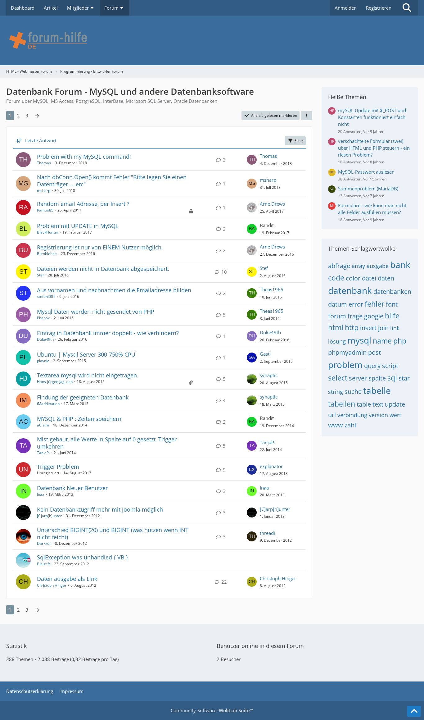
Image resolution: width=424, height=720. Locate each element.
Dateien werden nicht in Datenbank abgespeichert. (103, 268)
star (404, 378)
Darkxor (44, 543)
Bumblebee (47, 253)
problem (345, 365)
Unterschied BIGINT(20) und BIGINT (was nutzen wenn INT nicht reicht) (112, 533)
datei (369, 278)
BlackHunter (47, 232)
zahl (350, 425)
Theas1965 (271, 289)
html (335, 327)
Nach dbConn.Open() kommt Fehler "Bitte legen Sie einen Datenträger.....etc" (112, 180)
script (390, 366)
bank (400, 265)
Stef (40, 275)
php (399, 341)
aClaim (43, 425)
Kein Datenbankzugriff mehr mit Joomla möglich (100, 509)
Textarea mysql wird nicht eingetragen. (87, 375)
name (382, 341)
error (356, 304)
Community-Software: (212, 710)
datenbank (350, 290)
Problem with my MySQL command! (84, 156)
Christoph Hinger (51, 585)
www (335, 425)
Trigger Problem (58, 466)
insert (368, 328)
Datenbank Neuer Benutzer (72, 488)
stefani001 (46, 296)
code (336, 278)
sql (392, 378)
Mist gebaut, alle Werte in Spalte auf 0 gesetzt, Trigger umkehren (107, 442)
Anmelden (346, 8)
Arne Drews (272, 204)
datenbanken (392, 291)
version (378, 415)
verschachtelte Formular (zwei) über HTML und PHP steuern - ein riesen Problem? (374, 148)
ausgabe (378, 266)
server (358, 378)
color (353, 278)
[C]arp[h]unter (49, 515)
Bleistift (43, 564)
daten (386, 278)
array (358, 266)
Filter (299, 140)
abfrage (339, 266)
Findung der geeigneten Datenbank (83, 397)
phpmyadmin (347, 352)
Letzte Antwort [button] (40, 140)
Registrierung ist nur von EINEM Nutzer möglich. (100, 247)
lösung (337, 341)
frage (355, 316)
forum (337, 316)
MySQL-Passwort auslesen (366, 172)
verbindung (352, 415)
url (332, 415)
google (373, 316)
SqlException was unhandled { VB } (82, 557)
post (374, 352)
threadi (267, 533)
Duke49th (45, 339)
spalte (377, 378)
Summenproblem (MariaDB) (368, 188)
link (394, 328)
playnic (43, 360)
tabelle (377, 390)
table (364, 404)
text (377, 404)
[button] (306, 115)
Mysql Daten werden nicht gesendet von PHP (95, 311)
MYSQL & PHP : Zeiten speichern (79, 418)
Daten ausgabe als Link (67, 578)
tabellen (341, 404)
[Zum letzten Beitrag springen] (252, 160)
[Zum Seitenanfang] (414, 711)
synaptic (268, 375)
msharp (43, 190)
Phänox (43, 318)
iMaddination (48, 403)
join (383, 328)
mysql (359, 340)
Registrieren (378, 8)
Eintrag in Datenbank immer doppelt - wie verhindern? (108, 333)
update (395, 404)
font (392, 304)
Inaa (40, 494)
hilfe (392, 316)
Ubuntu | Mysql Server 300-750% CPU (86, 354)
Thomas (44, 163)
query (372, 366)
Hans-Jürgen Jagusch (55, 381)
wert (395, 415)
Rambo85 (45, 210)
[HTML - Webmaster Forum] (212, 40)
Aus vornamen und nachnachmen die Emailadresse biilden (114, 290)
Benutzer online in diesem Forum (260, 645)
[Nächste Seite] (37, 115)
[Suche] (407, 8)
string (335, 391)
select (337, 378)
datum (337, 304)
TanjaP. (43, 452)
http (352, 327)
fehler (374, 304)
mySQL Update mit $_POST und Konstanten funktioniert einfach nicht (372, 117)
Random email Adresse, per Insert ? (83, 203)
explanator (271, 466)
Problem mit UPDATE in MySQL (77, 226)
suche (353, 391)
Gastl (265, 354)
